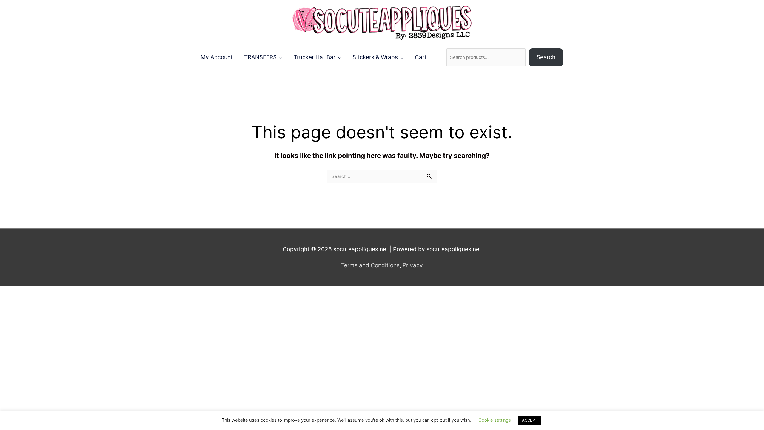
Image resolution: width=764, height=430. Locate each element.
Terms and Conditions (370, 265)
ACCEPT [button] (529, 420)
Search (546, 57)
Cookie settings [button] (494, 420)
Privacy (413, 265)
